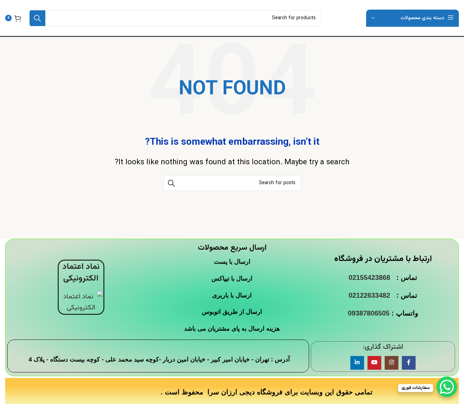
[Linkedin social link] (357, 363)
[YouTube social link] (374, 363)
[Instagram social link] (391, 363)
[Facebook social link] (409, 363)
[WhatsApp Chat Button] (447, 387)
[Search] (37, 18)
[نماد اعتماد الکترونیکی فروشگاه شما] (81, 302)
